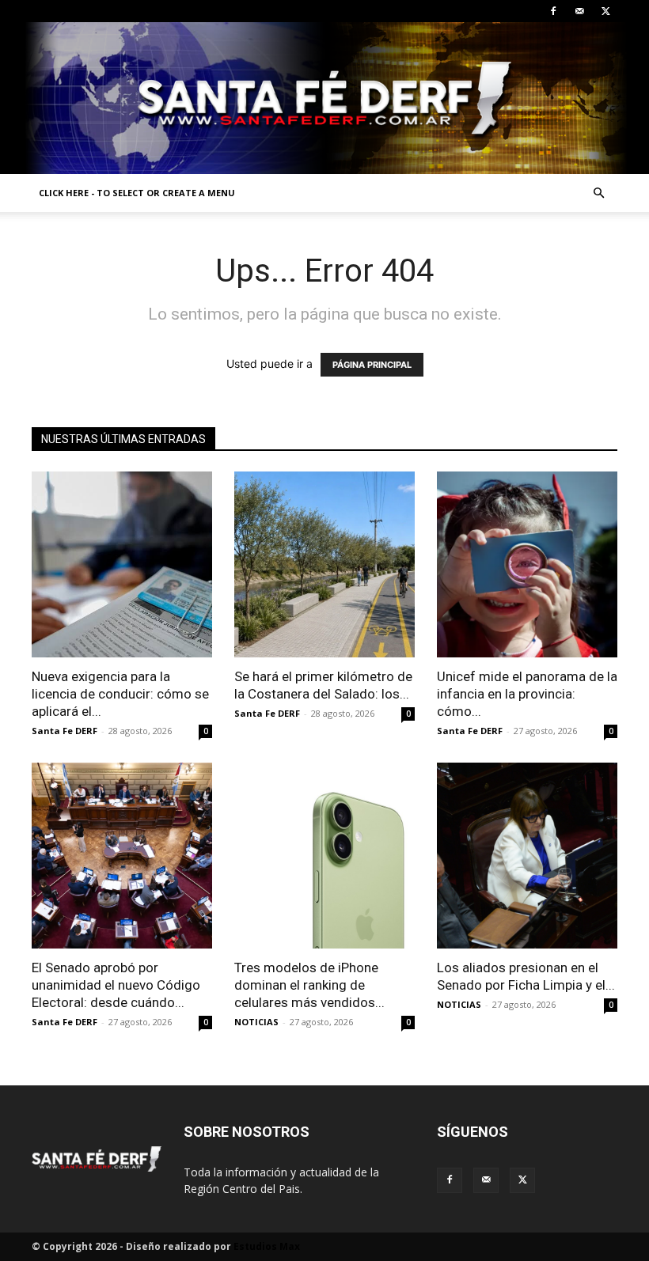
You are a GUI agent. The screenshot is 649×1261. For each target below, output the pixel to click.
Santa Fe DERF (64, 731)
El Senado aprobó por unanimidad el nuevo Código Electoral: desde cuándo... (116, 985)
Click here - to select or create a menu (137, 193)
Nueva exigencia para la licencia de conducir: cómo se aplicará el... (120, 693)
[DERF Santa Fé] (324, 98)
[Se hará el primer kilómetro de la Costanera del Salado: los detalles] (324, 564)
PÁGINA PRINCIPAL (372, 364)
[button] (598, 193)
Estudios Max (266, 1246)
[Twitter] (605, 11)
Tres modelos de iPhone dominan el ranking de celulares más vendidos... (309, 985)
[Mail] (579, 11)
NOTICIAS (256, 1022)
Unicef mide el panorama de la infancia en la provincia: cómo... (527, 693)
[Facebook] (553, 11)
